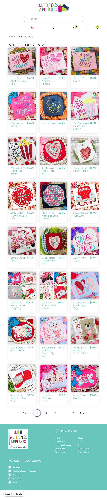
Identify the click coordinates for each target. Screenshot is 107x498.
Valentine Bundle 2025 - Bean (49, 305)
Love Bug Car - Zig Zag (81, 214)
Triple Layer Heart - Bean (80, 169)
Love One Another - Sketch (47, 81)
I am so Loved (50, 123)
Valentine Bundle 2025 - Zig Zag (17, 305)
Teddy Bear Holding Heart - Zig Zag (48, 352)
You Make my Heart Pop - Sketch (81, 126)
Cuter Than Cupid (79, 259)
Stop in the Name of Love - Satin (18, 215)
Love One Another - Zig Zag (18, 81)
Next (82, 413)
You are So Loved (79, 80)
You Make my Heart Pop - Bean (18, 171)
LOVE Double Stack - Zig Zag (81, 305)
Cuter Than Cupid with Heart (48, 260)
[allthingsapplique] (53, 7)
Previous (27, 413)
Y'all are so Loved (16, 124)
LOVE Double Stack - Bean (18, 349)
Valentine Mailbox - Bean (47, 398)
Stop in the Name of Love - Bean (50, 215)
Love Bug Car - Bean (18, 259)
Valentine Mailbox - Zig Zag (18, 398)
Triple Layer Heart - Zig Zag (48, 171)
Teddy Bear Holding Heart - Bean (80, 350)
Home (11, 36)
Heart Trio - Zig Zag (79, 397)
